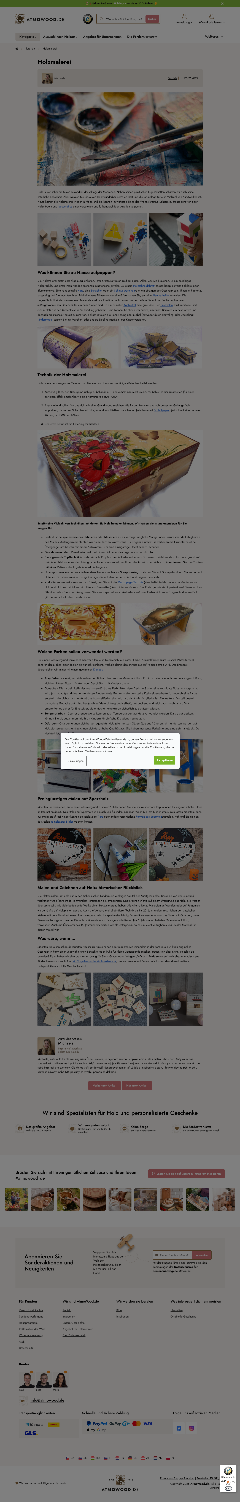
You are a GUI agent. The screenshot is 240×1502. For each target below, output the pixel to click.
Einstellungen (75, 761)
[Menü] (234, 1467)
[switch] (228, 1488)
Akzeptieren (165, 760)
